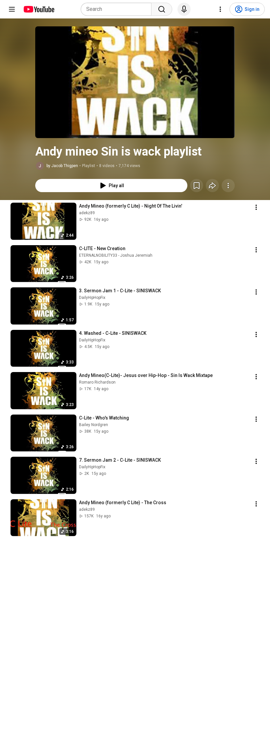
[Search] (161, 9)
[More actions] (228, 185)
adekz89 (87, 213)
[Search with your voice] (184, 9)
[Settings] (220, 9)
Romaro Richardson (97, 382)
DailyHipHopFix (92, 297)
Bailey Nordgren (93, 424)
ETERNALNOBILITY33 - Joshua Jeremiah (115, 255)
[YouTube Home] (38, 9)
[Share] (212, 185)
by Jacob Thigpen (62, 165)
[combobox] (118, 9)
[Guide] (12, 9)
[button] (135, 82)
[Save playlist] (196, 185)
